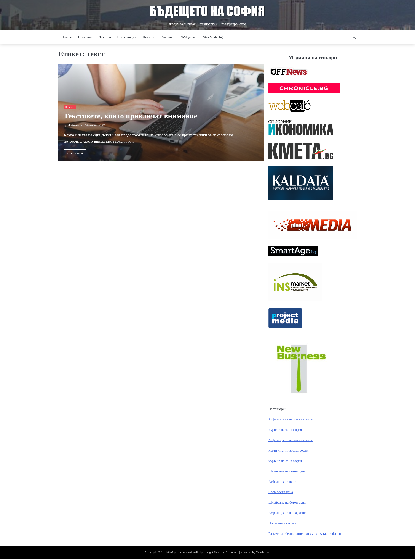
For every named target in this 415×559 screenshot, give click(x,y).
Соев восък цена (280, 492)
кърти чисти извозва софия (288, 450)
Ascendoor (231, 552)
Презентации (127, 37)
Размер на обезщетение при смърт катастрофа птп (305, 533)
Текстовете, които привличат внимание (130, 116)
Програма (85, 37)
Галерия (166, 37)
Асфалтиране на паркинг (287, 513)
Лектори (105, 37)
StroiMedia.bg (213, 37)
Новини (149, 37)
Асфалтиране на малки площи (290, 419)
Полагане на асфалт (283, 523)
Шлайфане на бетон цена (287, 471)
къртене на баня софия (285, 430)
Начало (66, 37)
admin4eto (73, 125)
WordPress (262, 552)
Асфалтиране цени (282, 481)
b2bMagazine (188, 37)
